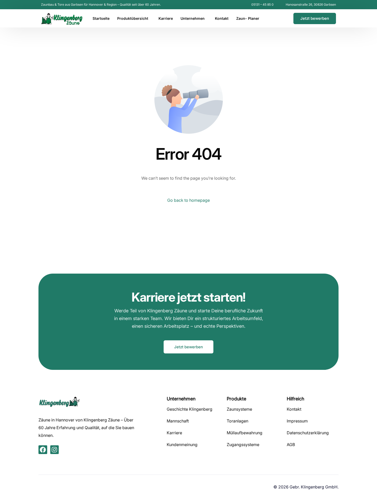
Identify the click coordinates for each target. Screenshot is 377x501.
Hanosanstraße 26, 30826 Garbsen (311, 4)
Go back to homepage (188, 200)
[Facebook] (274, 18)
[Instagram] (282, 18)
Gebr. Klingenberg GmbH (314, 486)
